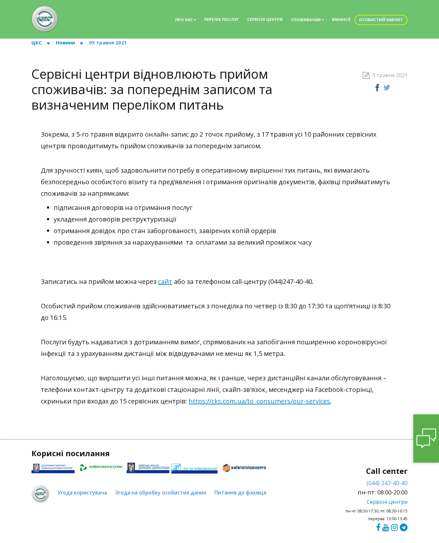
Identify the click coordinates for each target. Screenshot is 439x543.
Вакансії (341, 19)
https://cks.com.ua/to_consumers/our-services (259, 401)
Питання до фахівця (240, 492)
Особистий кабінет (381, 20)
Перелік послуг (221, 19)
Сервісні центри (265, 19)
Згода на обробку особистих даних (160, 492)
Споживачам (306, 20)
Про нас (184, 20)
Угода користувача (82, 492)
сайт (165, 281)
